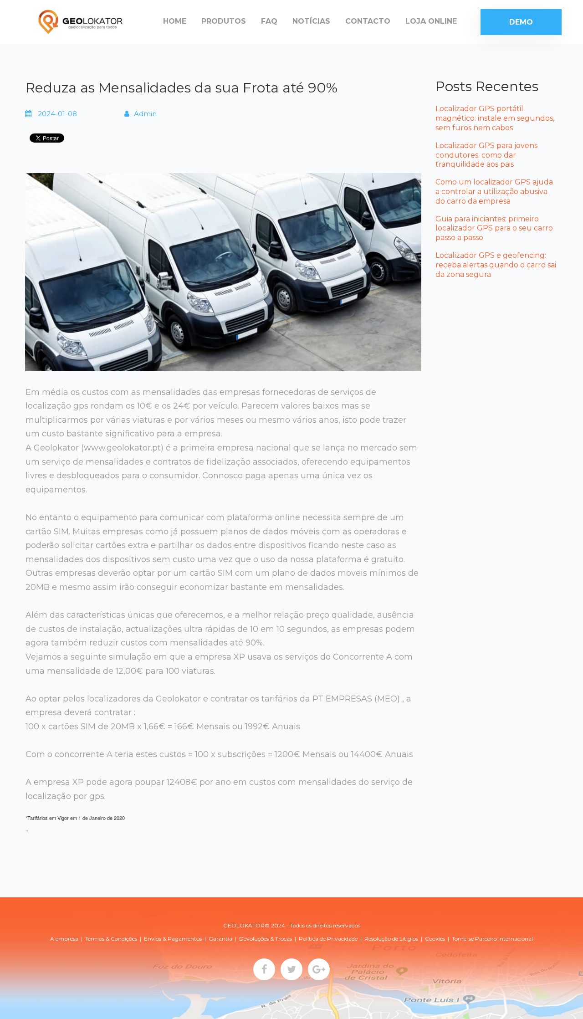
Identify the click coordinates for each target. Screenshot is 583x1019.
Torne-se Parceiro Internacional (492, 938)
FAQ (269, 21)
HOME (174, 21)
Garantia (220, 938)
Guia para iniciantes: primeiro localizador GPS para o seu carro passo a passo (494, 228)
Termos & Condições (111, 938)
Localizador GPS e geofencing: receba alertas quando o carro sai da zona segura (495, 265)
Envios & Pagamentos (173, 938)
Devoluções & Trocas (265, 938)
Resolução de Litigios (391, 938)
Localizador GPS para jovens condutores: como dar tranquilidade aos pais (486, 155)
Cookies (435, 938)
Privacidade (342, 938)
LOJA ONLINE (431, 21)
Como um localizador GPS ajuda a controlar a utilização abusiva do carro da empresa (494, 191)
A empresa (64, 938)
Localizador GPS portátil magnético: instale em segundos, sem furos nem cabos (494, 118)
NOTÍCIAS (311, 21)
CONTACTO (367, 21)
